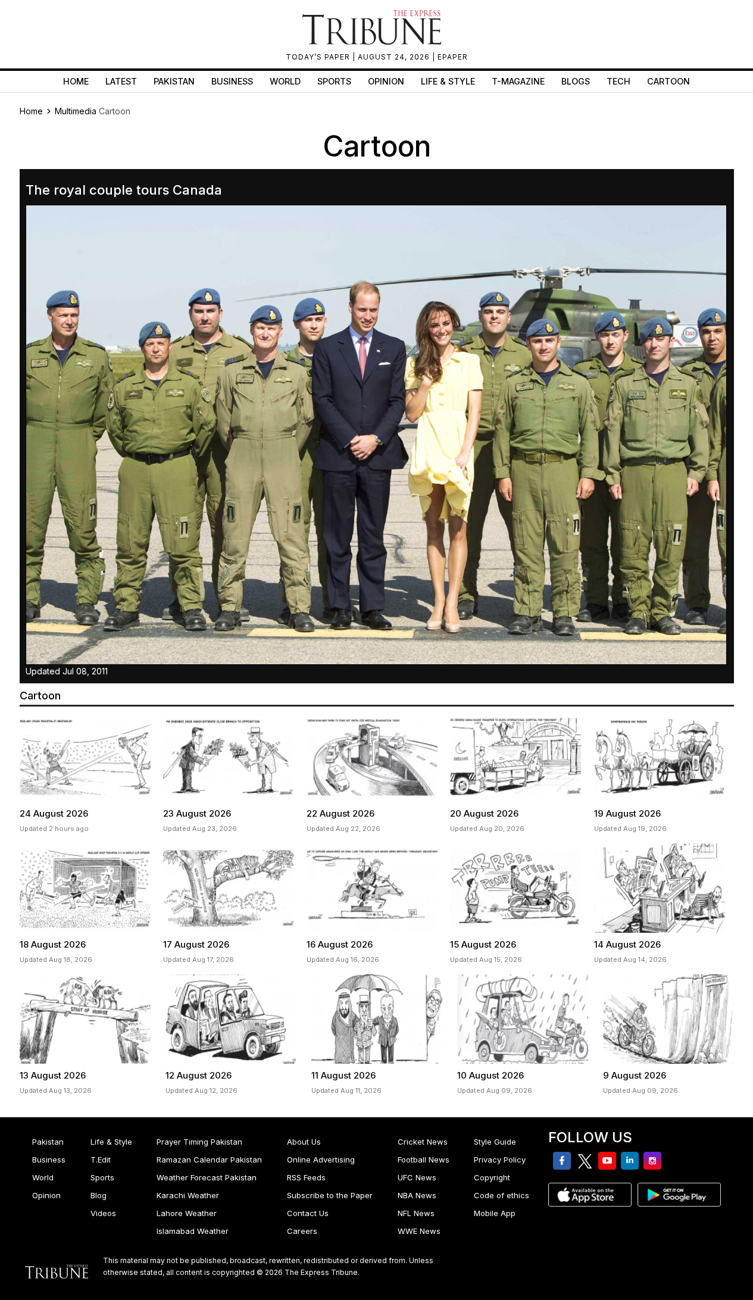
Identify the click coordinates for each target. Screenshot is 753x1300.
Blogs (575, 81)
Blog (98, 1195)
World (285, 81)
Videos (103, 1213)
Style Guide (495, 1141)
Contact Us (308, 1213)
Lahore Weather (187, 1213)
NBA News (417, 1195)
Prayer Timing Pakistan (199, 1141)
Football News (423, 1159)
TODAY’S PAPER (319, 56)
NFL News (416, 1213)
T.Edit (100, 1159)
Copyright (492, 1177)
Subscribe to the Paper (330, 1195)
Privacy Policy (500, 1159)
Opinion (386, 81)
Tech (618, 81)
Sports (334, 81)
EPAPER (453, 56)
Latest (121, 81)
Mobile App (494, 1213)
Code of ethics (501, 1195)
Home (76, 81)
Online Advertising (321, 1159)
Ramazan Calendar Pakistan (209, 1159)
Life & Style (448, 81)
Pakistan (174, 81)
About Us (304, 1141)
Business (232, 81)
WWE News (419, 1231)
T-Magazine (518, 81)
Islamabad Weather (193, 1231)
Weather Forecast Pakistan (207, 1177)
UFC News (417, 1177)
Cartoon (668, 81)
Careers (302, 1231)
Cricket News (423, 1141)
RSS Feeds (306, 1177)
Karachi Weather (188, 1195)
